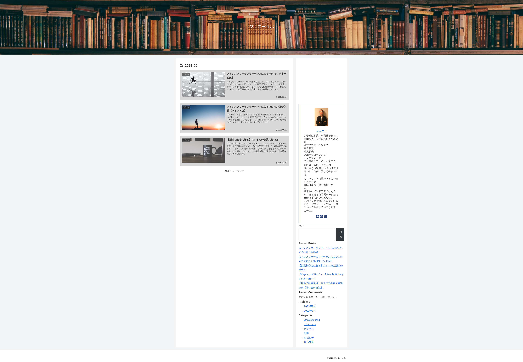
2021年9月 (310, 306)
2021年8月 (310, 310)
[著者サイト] (317, 216)
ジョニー (321, 131)
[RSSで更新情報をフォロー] (325, 216)
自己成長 (309, 342)
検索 (301, 226)
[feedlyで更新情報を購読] (321, 216)
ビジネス (309, 329)
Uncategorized (312, 320)
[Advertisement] (234, 192)
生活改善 (309, 337)
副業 (306, 333)
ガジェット (310, 324)
